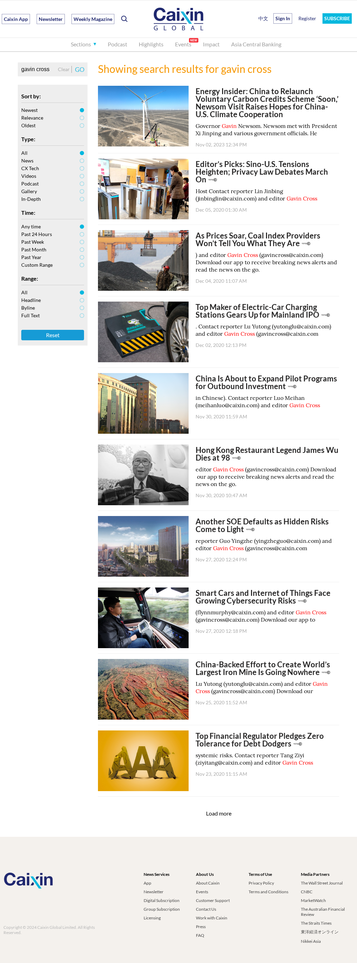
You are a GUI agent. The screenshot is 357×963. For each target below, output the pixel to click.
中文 (263, 18)
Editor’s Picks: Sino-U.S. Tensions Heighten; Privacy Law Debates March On (262, 171)
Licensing (152, 917)
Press (201, 926)
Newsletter (51, 19)
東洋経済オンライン (320, 931)
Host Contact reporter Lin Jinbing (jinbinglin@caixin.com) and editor (256, 195)
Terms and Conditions (268, 891)
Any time (31, 226)
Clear (64, 69)
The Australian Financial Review (323, 912)
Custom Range (37, 265)
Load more (218, 813)
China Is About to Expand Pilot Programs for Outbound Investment (266, 382)
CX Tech (30, 168)
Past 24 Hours (36, 234)
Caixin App (16, 19)
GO (79, 69)
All (24, 153)
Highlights (151, 44)
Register (307, 18)
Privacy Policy (261, 883)
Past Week (32, 242)
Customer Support (213, 900)
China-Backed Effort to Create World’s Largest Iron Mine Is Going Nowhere (263, 668)
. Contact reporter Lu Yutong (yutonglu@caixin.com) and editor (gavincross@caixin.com (263, 330)
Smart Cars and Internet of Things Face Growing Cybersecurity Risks (263, 596)
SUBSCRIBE (337, 18)
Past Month (33, 249)
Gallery (29, 191)
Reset (53, 335)
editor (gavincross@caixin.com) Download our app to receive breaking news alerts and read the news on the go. (266, 476)
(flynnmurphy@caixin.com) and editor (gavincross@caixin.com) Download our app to (261, 616)
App (147, 883)
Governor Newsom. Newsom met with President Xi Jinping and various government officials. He (266, 129)
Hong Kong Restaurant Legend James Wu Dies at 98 (267, 453)
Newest (29, 110)
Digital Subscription (162, 900)
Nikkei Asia (311, 941)
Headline (31, 300)
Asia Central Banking (256, 44)
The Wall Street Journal (322, 883)
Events (183, 44)
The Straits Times (316, 923)
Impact (211, 44)
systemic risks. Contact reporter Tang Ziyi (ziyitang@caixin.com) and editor (254, 759)
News (27, 161)
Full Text (30, 315)
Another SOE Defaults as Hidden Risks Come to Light (262, 525)
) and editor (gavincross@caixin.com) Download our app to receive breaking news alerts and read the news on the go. (266, 262)
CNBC (306, 891)
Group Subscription (162, 909)
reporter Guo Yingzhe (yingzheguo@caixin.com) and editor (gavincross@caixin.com (264, 544)
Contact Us (206, 909)
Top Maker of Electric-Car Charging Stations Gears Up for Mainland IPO (257, 310)
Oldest (28, 125)
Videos (28, 176)
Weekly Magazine (93, 19)
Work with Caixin (211, 917)
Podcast (117, 44)
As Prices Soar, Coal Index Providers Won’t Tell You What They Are (258, 239)
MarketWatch (313, 900)
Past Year (31, 257)
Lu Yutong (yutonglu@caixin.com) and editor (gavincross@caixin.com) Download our (262, 687)
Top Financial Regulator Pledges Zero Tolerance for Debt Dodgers (260, 739)
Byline (28, 308)
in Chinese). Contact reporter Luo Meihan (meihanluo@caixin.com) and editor (258, 401)
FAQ (200, 935)
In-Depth (31, 199)
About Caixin (208, 883)
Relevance (32, 118)
